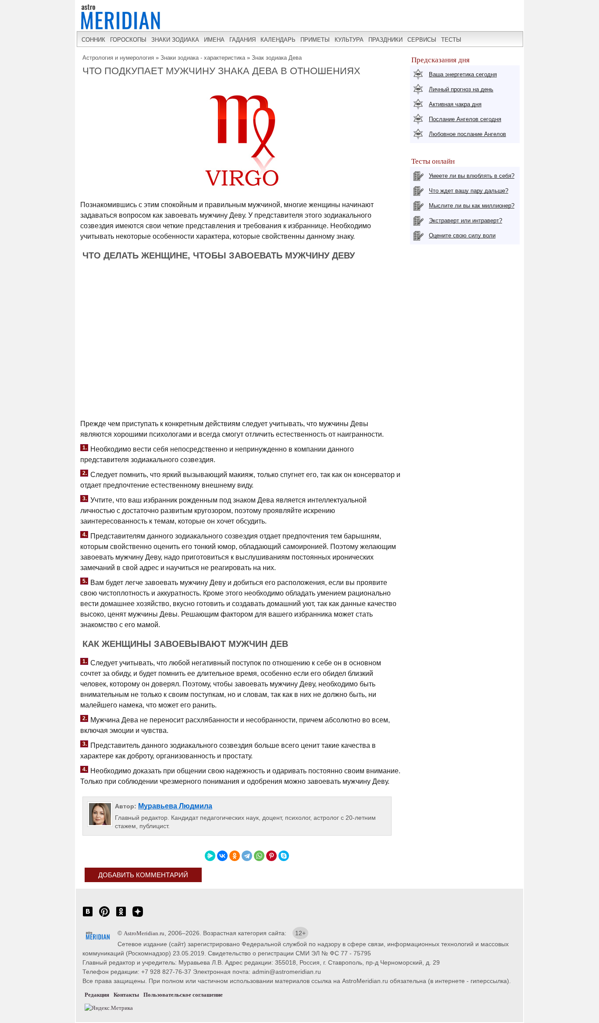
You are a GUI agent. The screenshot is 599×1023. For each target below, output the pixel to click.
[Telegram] (247, 856)
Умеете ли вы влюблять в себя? (471, 175)
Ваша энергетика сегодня (463, 74)
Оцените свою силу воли (462, 235)
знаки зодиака (175, 39)
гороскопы (128, 39)
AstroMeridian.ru (144, 933)
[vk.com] (87, 916)
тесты (451, 39)
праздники (385, 39)
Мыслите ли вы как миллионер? (471, 205)
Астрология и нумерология (118, 57)
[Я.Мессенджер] (210, 856)
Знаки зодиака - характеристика (202, 57)
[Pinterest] (271, 856)
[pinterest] (104, 916)
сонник (93, 39)
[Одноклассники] (234, 856)
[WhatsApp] (259, 856)
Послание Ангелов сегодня (465, 119)
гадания (242, 39)
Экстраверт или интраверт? (465, 220)
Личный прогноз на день (461, 89)
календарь (278, 39)
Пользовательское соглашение (183, 994)
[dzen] (137, 916)
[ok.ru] (121, 916)
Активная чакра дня (455, 104)
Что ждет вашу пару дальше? (468, 190)
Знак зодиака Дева (277, 57)
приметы (315, 39)
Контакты (126, 994)
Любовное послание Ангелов (467, 134)
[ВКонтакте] (222, 856)
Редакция (97, 994)
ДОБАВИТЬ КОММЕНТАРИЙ (143, 875)
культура (349, 39)
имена (214, 39)
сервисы (421, 39)
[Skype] (283, 856)
